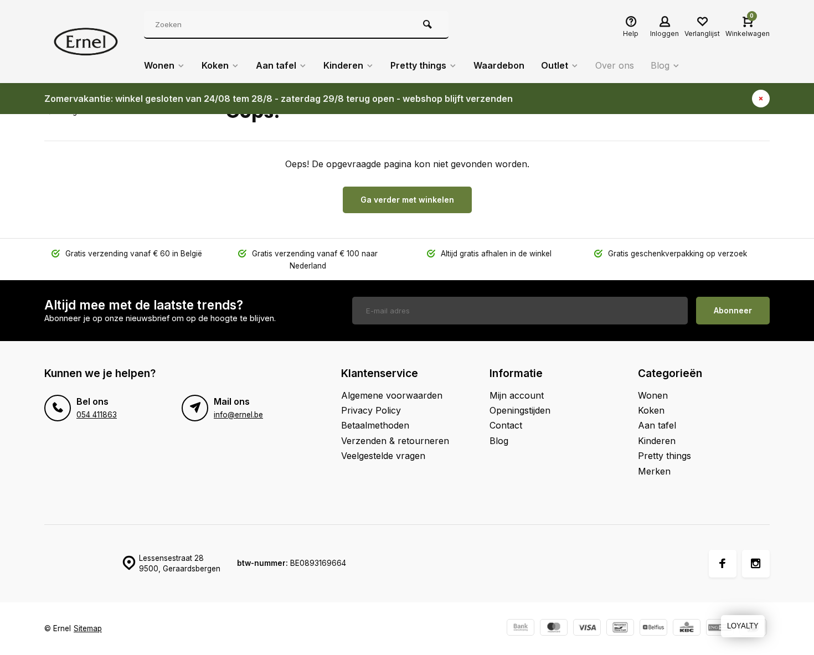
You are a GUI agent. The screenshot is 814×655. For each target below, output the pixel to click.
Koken (215, 65)
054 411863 (96, 414)
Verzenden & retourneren (395, 440)
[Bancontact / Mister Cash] (620, 628)
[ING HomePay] (720, 628)
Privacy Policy (371, 410)
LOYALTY (743, 626)
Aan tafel (276, 65)
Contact (506, 425)
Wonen (159, 65)
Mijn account (517, 395)
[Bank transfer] (520, 628)
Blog (660, 65)
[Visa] (587, 628)
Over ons (614, 65)
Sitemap (88, 628)
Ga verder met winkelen (407, 199)
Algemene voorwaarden (391, 395)
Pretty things (418, 65)
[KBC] (686, 628)
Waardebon (498, 65)
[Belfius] (653, 628)
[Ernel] (85, 41)
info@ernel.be (238, 414)
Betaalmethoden (375, 425)
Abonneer (733, 310)
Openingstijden (520, 410)
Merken (654, 471)
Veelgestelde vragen (383, 455)
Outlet (554, 65)
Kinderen (343, 65)
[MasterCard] (554, 628)
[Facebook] (722, 563)
